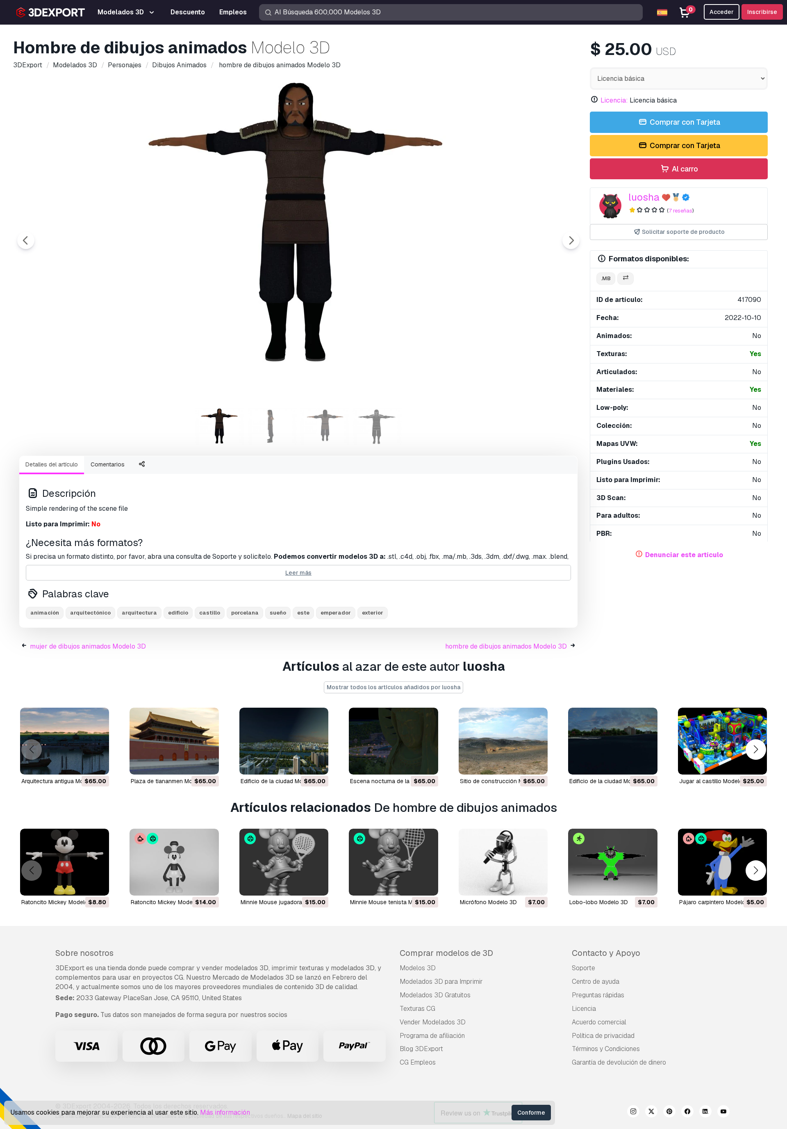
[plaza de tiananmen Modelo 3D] (174, 741)
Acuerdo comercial (599, 1022)
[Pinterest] (669, 1112)
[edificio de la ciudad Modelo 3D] (283, 741)
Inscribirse (762, 12)
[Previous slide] (25, 240)
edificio (178, 612)
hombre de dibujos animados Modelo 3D (506, 646)
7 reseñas (680, 210)
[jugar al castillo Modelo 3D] (722, 741)
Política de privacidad (603, 1035)
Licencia (584, 1008)
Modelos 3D (418, 968)
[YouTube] (723, 1112)
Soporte (583, 968)
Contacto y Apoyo (606, 953)
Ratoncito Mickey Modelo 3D (59, 902)
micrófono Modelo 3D (488, 902)
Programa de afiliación (432, 1035)
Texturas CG (417, 1008)
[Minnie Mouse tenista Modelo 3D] (393, 862)
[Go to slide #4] (377, 426)
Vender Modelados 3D (433, 1022)
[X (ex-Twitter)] (651, 1112)
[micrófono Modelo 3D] (503, 862)
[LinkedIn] (705, 1112)
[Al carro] (80, 763)
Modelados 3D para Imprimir (441, 981)
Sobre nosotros (84, 953)
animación (44, 612)
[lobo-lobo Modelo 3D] (612, 862)
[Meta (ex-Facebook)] (687, 1112)
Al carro (684, 169)
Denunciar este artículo (684, 555)
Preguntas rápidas (598, 995)
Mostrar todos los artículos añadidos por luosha (393, 687)
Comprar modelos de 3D (446, 953)
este (303, 612)
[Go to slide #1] (219, 426)
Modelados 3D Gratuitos (435, 995)
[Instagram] (633, 1112)
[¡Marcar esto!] (97, 763)
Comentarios (108, 464)
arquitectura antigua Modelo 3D (62, 781)
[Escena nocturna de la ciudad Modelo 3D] (393, 741)
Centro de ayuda (595, 981)
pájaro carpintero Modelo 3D (717, 902)
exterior (372, 612)
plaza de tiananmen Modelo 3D (172, 781)
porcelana (245, 612)
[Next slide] (571, 240)
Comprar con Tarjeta (684, 122)
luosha (644, 197)
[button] (755, 749)
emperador (336, 612)
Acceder (722, 12)
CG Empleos (418, 1062)
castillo (209, 612)
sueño (278, 612)
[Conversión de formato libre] (625, 279)
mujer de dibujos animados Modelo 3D (88, 646)
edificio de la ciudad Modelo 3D (282, 781)
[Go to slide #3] (324, 426)
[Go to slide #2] (272, 426)
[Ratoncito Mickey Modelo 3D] (64, 862)
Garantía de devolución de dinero (619, 1062)
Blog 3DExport (421, 1048)
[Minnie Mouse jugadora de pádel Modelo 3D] (283, 862)
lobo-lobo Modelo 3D (598, 902)
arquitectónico (90, 612)
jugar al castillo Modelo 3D (715, 781)
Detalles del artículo (51, 464)
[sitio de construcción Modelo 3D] (503, 741)
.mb (606, 278)
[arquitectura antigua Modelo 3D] (64, 741)
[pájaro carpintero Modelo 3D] (722, 862)
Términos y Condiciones (606, 1048)
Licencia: (614, 100)
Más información (225, 1112)
